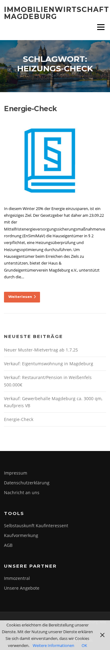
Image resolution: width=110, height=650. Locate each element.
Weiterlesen (20, 297)
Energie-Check (30, 108)
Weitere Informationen (53, 645)
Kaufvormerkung (21, 535)
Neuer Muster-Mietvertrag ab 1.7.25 (41, 350)
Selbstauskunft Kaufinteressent (36, 525)
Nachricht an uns (21, 492)
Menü (100, 27)
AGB (8, 545)
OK (84, 645)
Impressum (15, 473)
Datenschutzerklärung (27, 483)
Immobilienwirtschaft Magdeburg (56, 13)
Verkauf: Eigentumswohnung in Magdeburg (48, 363)
